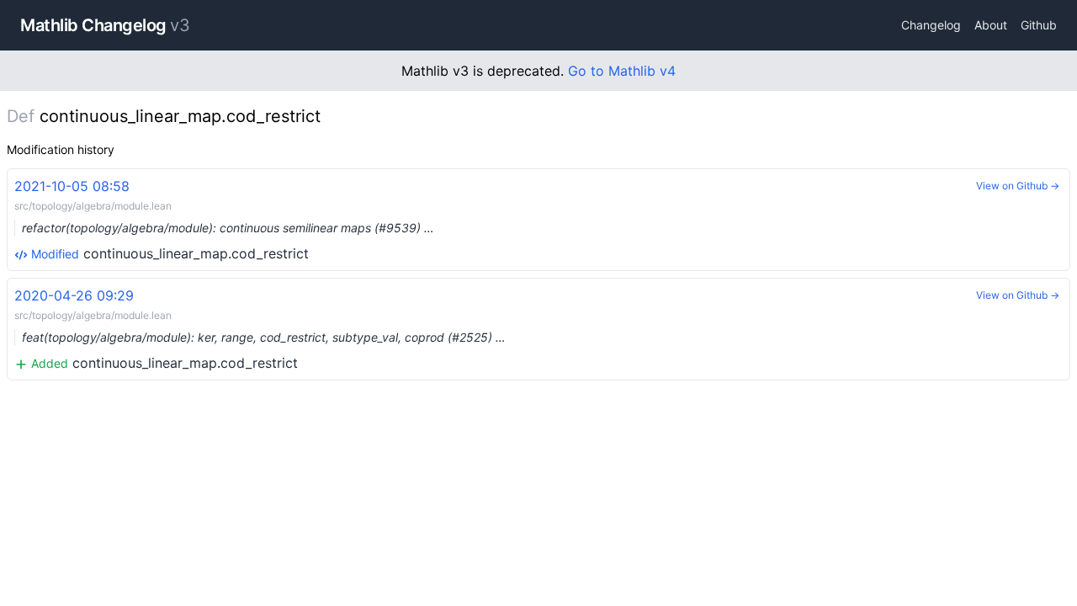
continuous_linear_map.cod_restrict (224, 220)
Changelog (931, 25)
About (990, 25)
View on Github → (1017, 185)
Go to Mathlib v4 (622, 70)
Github (1039, 25)
